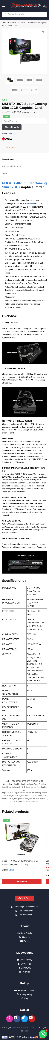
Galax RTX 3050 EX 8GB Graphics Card (20, 861)
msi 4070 (43, 799)
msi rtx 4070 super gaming (30, 793)
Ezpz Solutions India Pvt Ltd (25, 1027)
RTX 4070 (16, 796)
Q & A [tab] (5, 173)
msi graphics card (21, 799)
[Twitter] (24, 1018)
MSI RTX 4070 (7, 799)
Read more (22, 881)
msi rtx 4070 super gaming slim (33, 796)
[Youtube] (32, 1018)
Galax (11, 870)
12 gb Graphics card (31, 802)
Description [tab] (8, 159)
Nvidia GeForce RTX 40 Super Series (21, 787)
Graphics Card (13, 23)
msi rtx (32, 799)
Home (4, 23)
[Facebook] (17, 1018)
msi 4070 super (16, 802)
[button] (43, 32)
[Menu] (6, 6)
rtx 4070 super (13, 793)
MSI (31, 203)
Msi (10, 133)
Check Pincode (12, 127)
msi (37, 799)
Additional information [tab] (12, 166)
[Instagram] (9, 1018)
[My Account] (39, 6)
